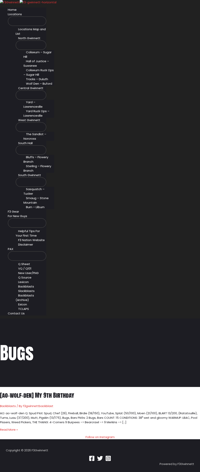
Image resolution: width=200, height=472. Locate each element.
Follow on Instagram (100, 437)
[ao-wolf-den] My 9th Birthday (37, 395)
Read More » (9, 430)
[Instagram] (108, 460)
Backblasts (8, 406)
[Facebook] (92, 460)
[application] (23, 14)
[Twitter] (100, 460)
